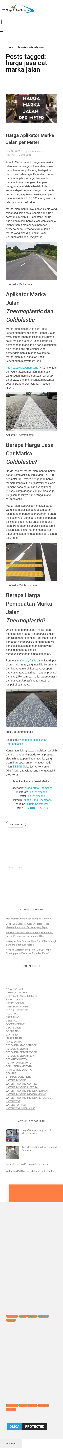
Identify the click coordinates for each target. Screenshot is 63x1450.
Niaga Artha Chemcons (38, 788)
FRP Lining (12, 1017)
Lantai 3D (12, 1034)
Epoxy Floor (14, 999)
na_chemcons (38, 792)
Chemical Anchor (17, 992)
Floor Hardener (17, 1010)
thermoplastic (28, 660)
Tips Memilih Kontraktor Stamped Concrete (29, 918)
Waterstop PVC (16, 1104)
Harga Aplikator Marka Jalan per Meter (30, 139)
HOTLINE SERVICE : (17, 882)
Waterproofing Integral (22, 1087)
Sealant (11, 1073)
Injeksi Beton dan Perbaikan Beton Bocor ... (28, 1164)
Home (10, 47)
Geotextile (13, 1027)
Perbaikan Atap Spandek (21, 1045)
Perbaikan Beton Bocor (21, 1052)
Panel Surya (14, 1041)
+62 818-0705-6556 (37, 808)
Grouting (12, 1031)
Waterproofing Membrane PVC (26, 1094)
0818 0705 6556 (14, 886)
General (11, 1020)
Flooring (10, 154)
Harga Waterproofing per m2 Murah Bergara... (36, 1132)
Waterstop (13, 1101)
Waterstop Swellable (20, 1108)
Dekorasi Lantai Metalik (21, 996)
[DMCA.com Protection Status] (31, 1426)
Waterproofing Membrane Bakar (27, 1090)
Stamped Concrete (18, 1076)
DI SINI (17, 766)
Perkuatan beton (17, 1059)
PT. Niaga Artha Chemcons (22, 367)
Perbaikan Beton (17, 1048)
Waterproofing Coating (22, 1083)
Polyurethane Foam (19, 1066)
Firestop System (17, 1006)
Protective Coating (19, 1069)
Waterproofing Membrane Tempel (28, 1097)
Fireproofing (15, 1003)
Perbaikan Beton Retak (21, 1055)
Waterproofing (16, 1080)
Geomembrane (15, 1024)
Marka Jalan (25, 154)
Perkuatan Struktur (19, 1062)
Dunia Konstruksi (37, 804)
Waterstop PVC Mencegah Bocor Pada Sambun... (31, 1171)
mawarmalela (35, 151)
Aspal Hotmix (14, 989)
